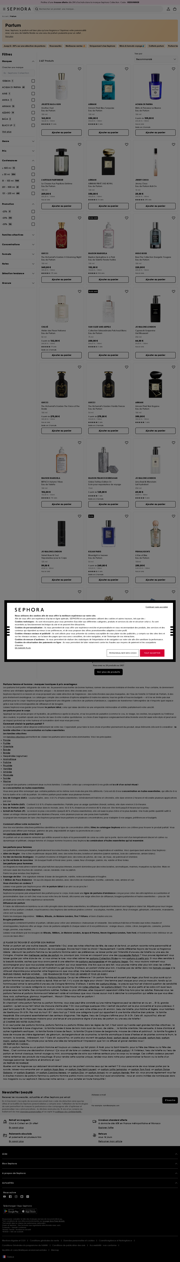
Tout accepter (152, 653)
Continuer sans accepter (157, 607)
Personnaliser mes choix (123, 653)
